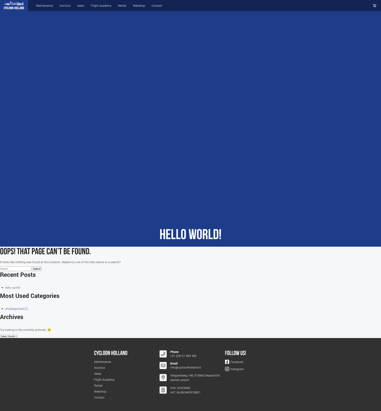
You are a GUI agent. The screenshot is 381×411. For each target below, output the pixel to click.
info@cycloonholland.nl (185, 367)
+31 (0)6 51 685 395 (183, 356)
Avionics (65, 5)
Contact (157, 5)
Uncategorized (14, 309)
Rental (122, 5)
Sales (80, 5)
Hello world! (12, 287)
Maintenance (44, 5)
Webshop (139, 5)
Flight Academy (101, 5)
